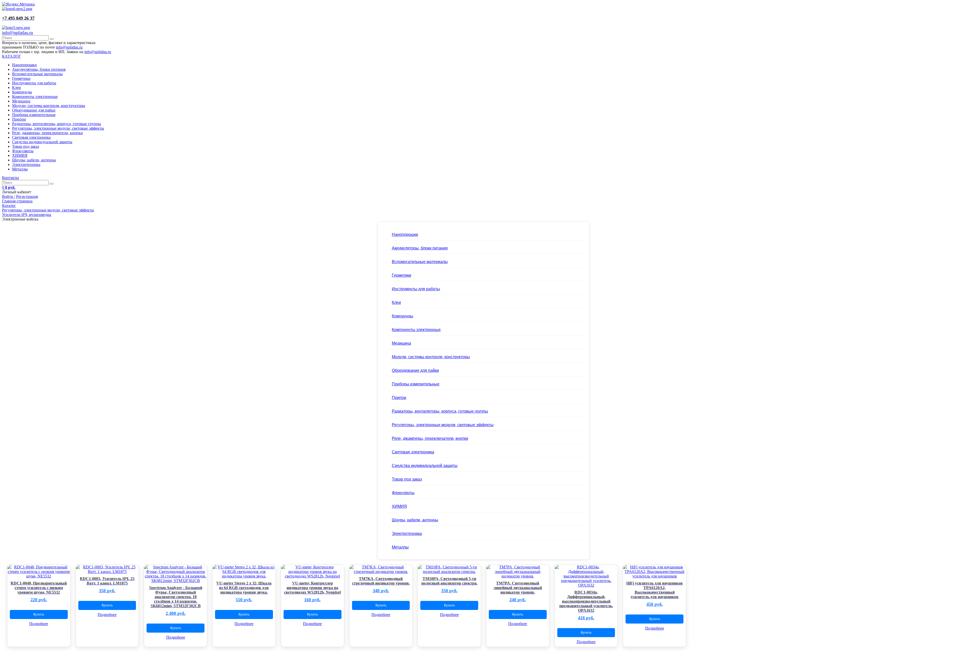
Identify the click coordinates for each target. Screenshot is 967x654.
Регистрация (27, 196)
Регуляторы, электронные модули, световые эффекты (58, 128)
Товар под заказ (25, 146)
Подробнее (38, 624)
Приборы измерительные (34, 115)
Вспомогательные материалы (37, 74)
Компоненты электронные (35, 96)
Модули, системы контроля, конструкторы (48, 105)
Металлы (20, 169)
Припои (19, 119)
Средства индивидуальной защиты (42, 142)
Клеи (16, 87)
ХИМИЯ (19, 155)
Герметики (21, 78)
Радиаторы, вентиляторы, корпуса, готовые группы (56, 124)
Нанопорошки (24, 65)
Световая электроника (31, 137)
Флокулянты (22, 151)
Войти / (8, 196)
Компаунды (22, 92)
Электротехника (26, 164)
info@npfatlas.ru (17, 32)
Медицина (21, 101)
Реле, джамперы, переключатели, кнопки (47, 133)
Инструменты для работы (34, 83)
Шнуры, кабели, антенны (34, 160)
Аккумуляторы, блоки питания (38, 69)
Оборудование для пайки (33, 110)
